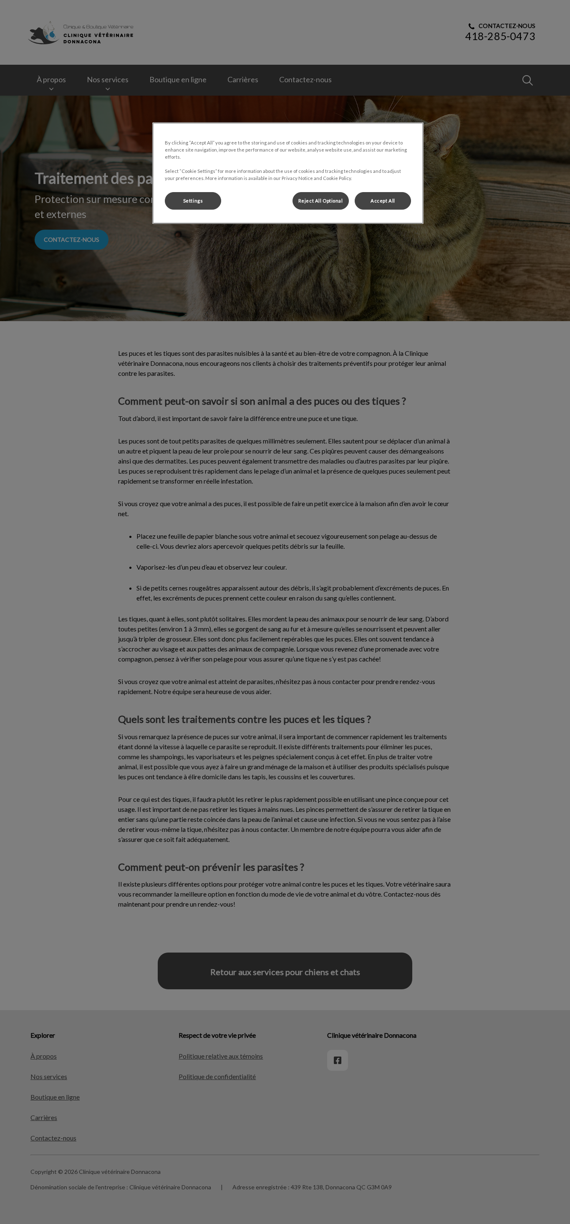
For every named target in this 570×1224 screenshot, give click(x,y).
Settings (193, 200)
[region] (288, 173)
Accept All (383, 200)
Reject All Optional (320, 200)
